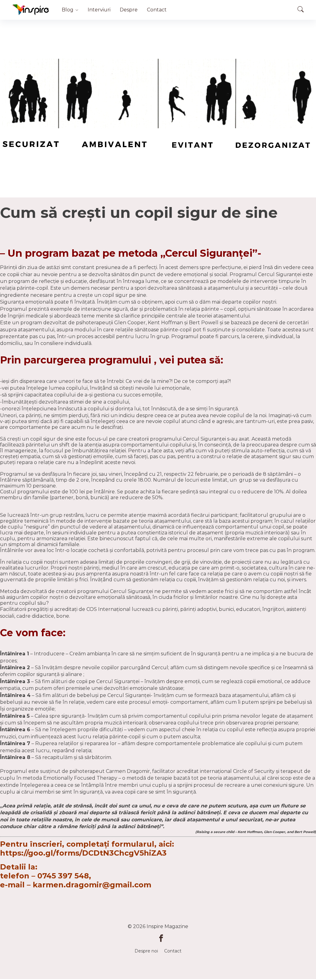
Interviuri (99, 10)
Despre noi (146, 951)
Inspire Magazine (167, 926)
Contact (157, 10)
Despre (129, 10)
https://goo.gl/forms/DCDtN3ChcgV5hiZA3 (83, 852)
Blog (67, 10)
